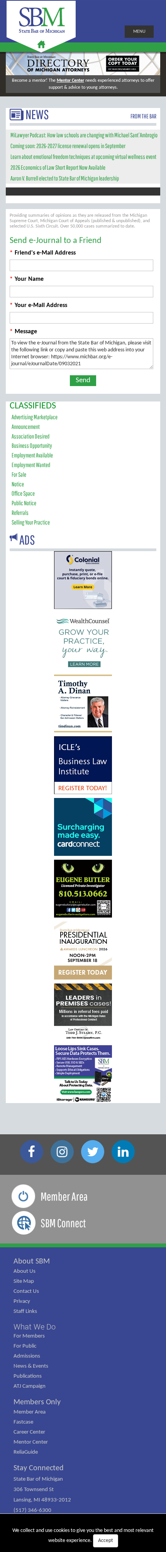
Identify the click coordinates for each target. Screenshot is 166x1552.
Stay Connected (39, 1468)
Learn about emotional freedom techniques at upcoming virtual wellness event (83, 156)
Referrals (20, 512)
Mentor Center (70, 80)
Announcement (26, 426)
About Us (25, 1271)
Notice (18, 484)
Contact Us (26, 1291)
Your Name (27, 279)
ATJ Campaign (30, 1386)
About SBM (32, 1261)
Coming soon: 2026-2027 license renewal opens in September (67, 145)
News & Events (31, 1366)
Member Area (30, 1412)
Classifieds (33, 406)
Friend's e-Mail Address (43, 253)
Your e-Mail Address (38, 305)
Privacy (22, 1301)
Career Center (29, 1432)
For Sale (19, 474)
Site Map (24, 1281)
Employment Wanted (31, 464)
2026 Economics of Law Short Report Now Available (57, 167)
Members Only (37, 1402)
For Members (29, 1336)
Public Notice (24, 502)
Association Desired (30, 436)
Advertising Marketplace (35, 416)
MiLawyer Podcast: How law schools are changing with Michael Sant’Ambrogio (84, 135)
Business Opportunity (32, 445)
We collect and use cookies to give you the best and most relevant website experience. (83, 1536)
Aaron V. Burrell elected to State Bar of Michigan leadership (64, 178)
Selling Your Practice (31, 522)
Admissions (27, 1356)
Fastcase (23, 1422)
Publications (28, 1376)
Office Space (23, 493)
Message (23, 332)
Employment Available (32, 455)
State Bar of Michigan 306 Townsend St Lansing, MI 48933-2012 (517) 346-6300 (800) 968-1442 (42, 1500)
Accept (105, 1541)
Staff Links (25, 1311)
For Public (25, 1346)
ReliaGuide (26, 1452)
